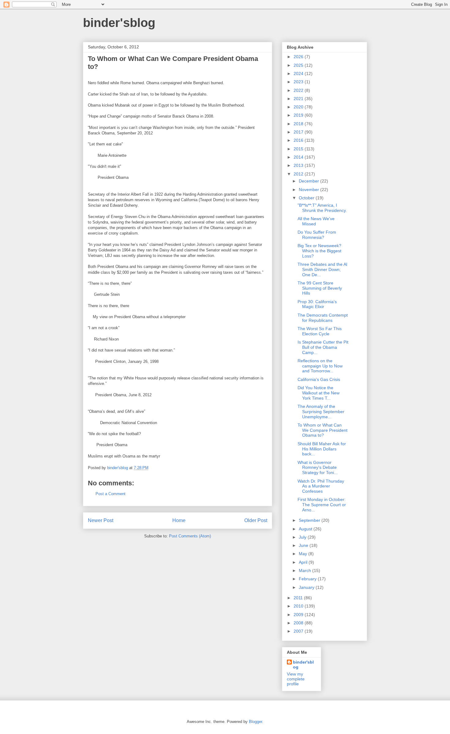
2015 (299, 148)
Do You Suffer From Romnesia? (317, 235)
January (307, 587)
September (310, 520)
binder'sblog (119, 22)
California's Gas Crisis (319, 379)
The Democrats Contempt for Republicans (323, 318)
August (306, 528)
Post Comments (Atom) (190, 536)
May (303, 553)
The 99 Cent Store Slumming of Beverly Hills (320, 288)
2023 (299, 81)
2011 (299, 597)
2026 (299, 56)
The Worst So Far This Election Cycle (320, 331)
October (307, 197)
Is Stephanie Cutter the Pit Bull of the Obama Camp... (323, 347)
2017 (299, 132)
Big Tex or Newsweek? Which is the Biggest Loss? (319, 250)
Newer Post (100, 520)
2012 (299, 173)
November (309, 189)
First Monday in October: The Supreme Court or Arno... (322, 504)
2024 (299, 73)
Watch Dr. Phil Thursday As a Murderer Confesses (321, 486)
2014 (299, 157)
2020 (299, 106)
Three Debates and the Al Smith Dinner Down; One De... (322, 269)
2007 (299, 631)
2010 (299, 606)
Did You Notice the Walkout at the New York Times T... (318, 393)
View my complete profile (296, 679)
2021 (299, 98)
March (305, 570)
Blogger (255, 721)
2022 (299, 90)
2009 (299, 614)
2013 (299, 165)
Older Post (255, 520)
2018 (299, 123)
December (309, 181)
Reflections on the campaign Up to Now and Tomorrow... (320, 366)
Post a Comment (111, 493)
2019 (299, 115)
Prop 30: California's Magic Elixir (317, 304)
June (304, 545)
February (308, 578)
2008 (299, 622)
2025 (299, 65)
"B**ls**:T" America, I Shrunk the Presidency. (322, 208)
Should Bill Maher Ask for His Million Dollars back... (322, 449)
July (303, 537)
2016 (299, 140)
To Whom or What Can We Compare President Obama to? (322, 430)
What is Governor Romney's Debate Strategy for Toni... (318, 467)
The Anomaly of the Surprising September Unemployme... (321, 411)
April (304, 562)
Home (179, 520)
